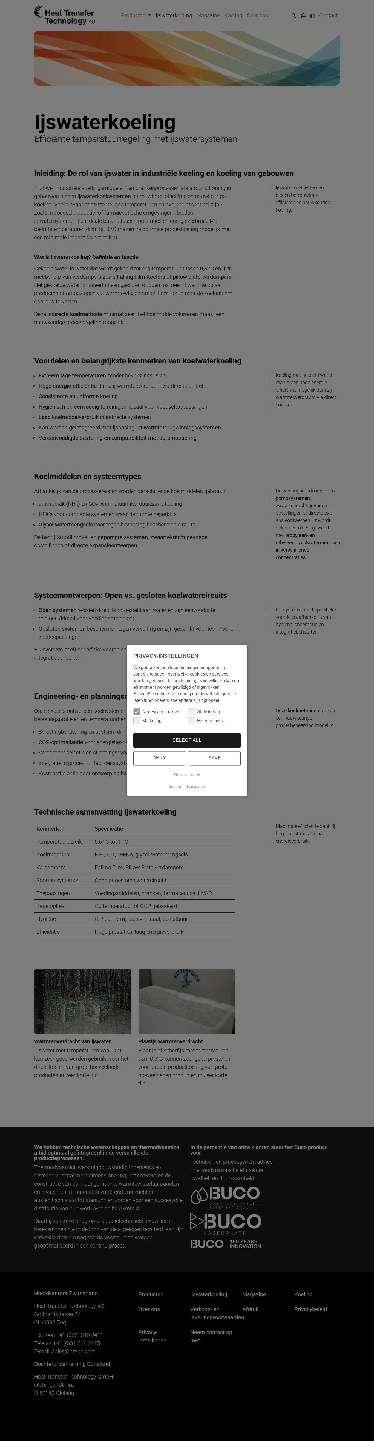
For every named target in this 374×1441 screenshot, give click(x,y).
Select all (187, 740)
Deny (159, 758)
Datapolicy (196, 786)
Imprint (175, 786)
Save (214, 758)
